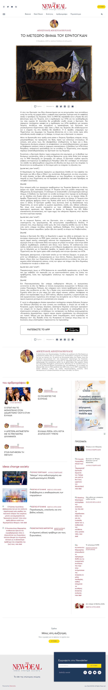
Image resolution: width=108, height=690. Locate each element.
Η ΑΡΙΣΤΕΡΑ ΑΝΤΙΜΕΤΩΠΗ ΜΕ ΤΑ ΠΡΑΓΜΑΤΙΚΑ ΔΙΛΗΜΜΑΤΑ (16, 434)
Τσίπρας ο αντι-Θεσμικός (94, 447)
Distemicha (13, 686)
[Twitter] (8, 6)
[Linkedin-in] (16, 6)
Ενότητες (49, 14)
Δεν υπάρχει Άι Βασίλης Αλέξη (95, 604)
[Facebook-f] (4, 6)
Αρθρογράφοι (61, 14)
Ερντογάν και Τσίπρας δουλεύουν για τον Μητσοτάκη (93, 460)
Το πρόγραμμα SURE (93, 545)
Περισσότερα (76, 14)
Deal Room (38, 14)
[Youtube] (12, 6)
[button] (101, 14)
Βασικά (28, 14)
